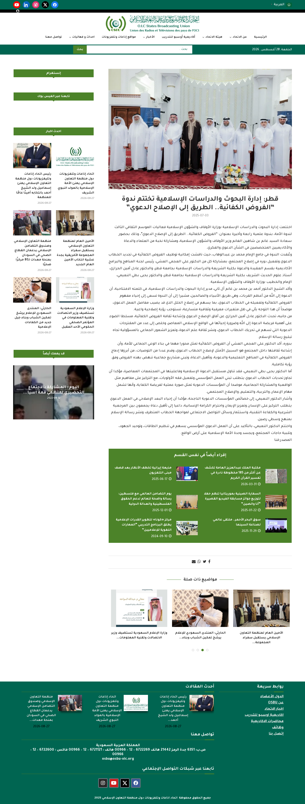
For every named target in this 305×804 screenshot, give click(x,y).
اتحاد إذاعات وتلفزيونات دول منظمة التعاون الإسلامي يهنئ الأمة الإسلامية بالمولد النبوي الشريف (76, 183)
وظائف (278, 723)
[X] (45, 4)
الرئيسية (260, 37)
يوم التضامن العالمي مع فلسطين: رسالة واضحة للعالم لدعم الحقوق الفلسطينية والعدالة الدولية (145, 499)
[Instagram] (35, 4)
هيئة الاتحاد (213, 37)
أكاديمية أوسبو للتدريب (178, 37)
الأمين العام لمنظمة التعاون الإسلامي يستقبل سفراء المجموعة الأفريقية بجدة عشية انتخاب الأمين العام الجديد (75, 253)
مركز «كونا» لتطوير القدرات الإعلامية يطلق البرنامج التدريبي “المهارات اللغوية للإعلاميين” (144, 525)
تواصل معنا (53, 37)
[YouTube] (16, 4)
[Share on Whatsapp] (199, 562)
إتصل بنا (276, 729)
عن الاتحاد (240, 37)
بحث (80, 49)
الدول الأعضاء (272, 692)
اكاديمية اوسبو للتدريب (264, 710)
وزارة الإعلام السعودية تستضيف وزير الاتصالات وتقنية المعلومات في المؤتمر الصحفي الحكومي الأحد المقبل (75, 318)
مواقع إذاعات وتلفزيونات (119, 37)
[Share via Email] (194, 562)
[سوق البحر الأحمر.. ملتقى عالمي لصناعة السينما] (276, 525)
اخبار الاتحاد (274, 704)
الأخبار (150, 37)
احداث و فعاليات (83, 37)
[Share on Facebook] (209, 562)
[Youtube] (114, 778)
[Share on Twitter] (204, 562)
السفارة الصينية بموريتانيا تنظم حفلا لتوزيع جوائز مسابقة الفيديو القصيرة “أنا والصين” (232, 499)
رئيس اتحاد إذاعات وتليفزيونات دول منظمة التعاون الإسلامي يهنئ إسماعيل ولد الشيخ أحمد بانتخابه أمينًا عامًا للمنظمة (33, 186)
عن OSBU (276, 698)
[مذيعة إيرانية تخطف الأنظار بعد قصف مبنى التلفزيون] (187, 474)
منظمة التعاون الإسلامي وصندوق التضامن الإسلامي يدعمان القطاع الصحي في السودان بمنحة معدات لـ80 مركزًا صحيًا (32, 253)
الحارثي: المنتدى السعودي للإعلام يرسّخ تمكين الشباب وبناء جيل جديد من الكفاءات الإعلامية (33, 318)
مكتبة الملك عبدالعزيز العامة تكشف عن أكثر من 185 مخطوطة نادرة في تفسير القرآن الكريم (233, 473)
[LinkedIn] (26, 4)
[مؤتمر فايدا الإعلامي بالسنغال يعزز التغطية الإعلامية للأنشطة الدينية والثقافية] (200, 608)
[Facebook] (54, 4)
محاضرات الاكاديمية (267, 717)
